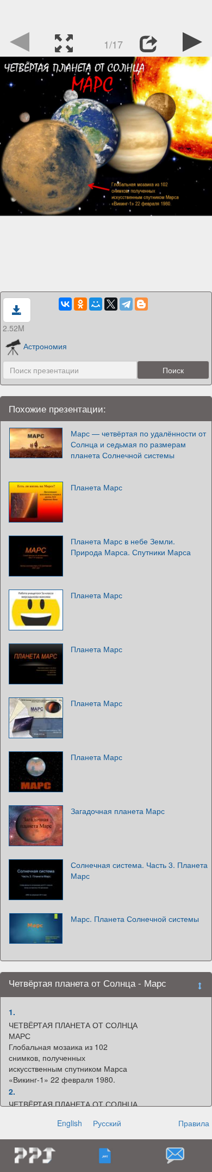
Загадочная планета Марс (118, 810)
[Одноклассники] (80, 304)
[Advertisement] (106, 13)
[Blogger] (141, 304)
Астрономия (45, 346)
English (69, 1123)
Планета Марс (96, 487)
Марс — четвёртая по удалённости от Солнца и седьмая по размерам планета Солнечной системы (138, 444)
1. (12, 1011)
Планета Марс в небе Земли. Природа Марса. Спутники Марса (131, 546)
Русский (107, 1123)
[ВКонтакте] (65, 304)
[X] (110, 304)
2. (12, 1091)
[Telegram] (126, 304)
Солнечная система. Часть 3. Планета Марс (139, 870)
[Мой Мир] (95, 304)
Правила (193, 1123)
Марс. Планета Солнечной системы (135, 918)
